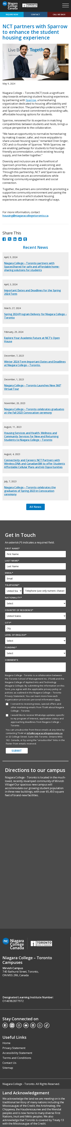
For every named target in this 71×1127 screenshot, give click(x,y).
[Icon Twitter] (10, 240)
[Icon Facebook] (4, 239)
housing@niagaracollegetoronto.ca (25, 215)
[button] (35, 5)
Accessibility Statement (17, 1053)
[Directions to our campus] (35, 828)
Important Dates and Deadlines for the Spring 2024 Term (32, 292)
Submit (17, 750)
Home (6, 1043)
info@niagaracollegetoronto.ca (45, 733)
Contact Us (9, 1063)
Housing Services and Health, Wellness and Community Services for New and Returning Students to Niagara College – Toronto (31, 436)
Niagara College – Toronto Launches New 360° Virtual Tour (32, 387)
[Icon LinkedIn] (15, 239)
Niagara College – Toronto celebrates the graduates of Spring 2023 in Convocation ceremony (30, 491)
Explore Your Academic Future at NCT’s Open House (32, 339)
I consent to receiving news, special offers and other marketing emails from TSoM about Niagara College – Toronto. (37, 707)
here (57, 699)
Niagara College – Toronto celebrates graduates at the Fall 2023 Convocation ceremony (34, 410)
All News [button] (35, 507)
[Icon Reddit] (20, 239)
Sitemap (7, 1068)
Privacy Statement (13, 1048)
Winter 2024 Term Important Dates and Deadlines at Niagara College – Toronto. (35, 363)
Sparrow (31, 100)
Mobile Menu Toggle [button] (65, 5)
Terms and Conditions (16, 1058)
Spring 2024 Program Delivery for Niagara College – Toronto (35, 315)
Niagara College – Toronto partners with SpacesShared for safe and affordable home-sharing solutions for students (32, 266)
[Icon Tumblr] (25, 239)
